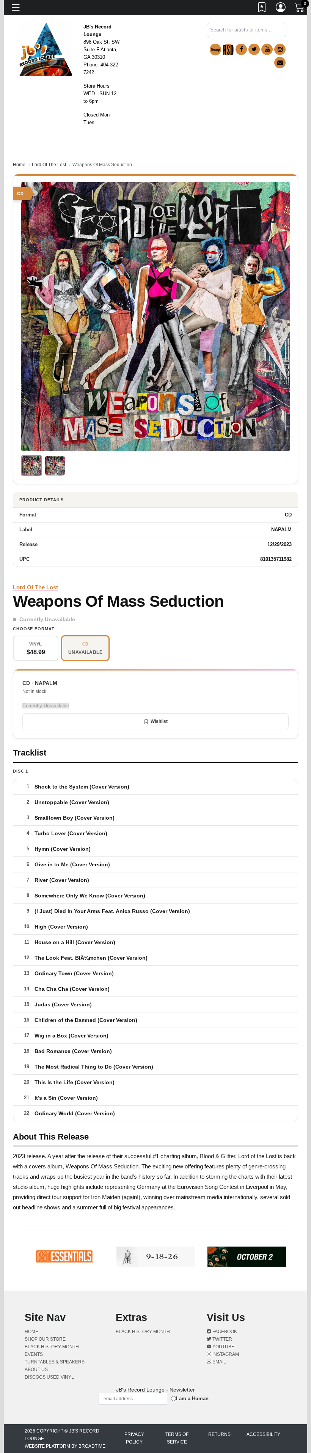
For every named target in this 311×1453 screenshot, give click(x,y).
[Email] (279, 62)
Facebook (224, 1331)
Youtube (222, 1346)
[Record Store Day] (228, 49)
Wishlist (159, 721)
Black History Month (52, 1346)
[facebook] (241, 49)
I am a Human (192, 1398)
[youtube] (267, 49)
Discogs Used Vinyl (49, 1377)
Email (218, 1362)
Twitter (221, 1339)
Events (34, 1354)
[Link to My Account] (281, 9)
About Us (36, 1369)
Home (19, 164)
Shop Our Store (45, 1339)
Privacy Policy (134, 1438)
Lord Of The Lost (49, 164)
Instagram (225, 1354)
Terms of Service (176, 1438)
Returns (219, 1434)
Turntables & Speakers (55, 1362)
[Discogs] (215, 49)
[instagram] (279, 49)
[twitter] (254, 49)
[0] (300, 9)
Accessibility (263, 1434)
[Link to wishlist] (262, 9)
